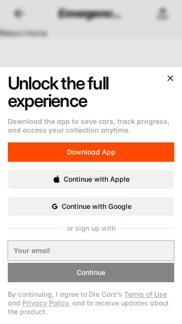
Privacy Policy (45, 303)
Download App (91, 150)
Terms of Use (145, 294)
